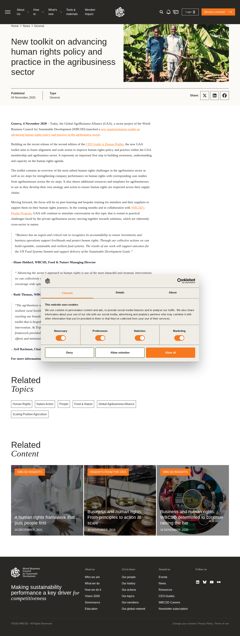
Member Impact (90, 12)
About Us (20, 12)
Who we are (92, 577)
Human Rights (22, 404)
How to (36, 12)
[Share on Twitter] (204, 95)
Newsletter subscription (173, 608)
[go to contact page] (175, 12)
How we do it (93, 589)
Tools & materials (72, 12)
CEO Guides (166, 596)
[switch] (100, 338)
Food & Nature (83, 404)
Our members (130, 602)
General (39, 25)
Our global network (133, 608)
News (26, 25)
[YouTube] (212, 582)
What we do (92, 583)
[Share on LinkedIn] (214, 95)
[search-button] (161, 12)
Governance (92, 602)
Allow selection (120, 352)
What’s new (52, 12)
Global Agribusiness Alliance (116, 404)
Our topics (128, 596)
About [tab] (173, 292)
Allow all (170, 352)
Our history (128, 583)
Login (189, 12)
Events (163, 577)
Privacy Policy (205, 623)
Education (91, 608)
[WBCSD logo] (120, 12)
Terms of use (222, 623)
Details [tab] (120, 292)
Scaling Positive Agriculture (30, 414)
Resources (165, 589)
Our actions (129, 589)
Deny (69, 352)
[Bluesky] (205, 582)
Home (15, 25)
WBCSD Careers (169, 602)
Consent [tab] (67, 292)
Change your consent (184, 623)
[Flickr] (219, 582)
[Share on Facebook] (224, 95)
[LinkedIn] (198, 582)
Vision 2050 (92, 596)
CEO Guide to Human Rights (105, 144)
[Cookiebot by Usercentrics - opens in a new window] (179, 281)
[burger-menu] (8, 12)
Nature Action (45, 404)
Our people (129, 577)
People (63, 404)
